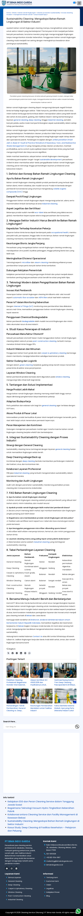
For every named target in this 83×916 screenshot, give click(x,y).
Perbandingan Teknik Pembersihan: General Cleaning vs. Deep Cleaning (16, 708)
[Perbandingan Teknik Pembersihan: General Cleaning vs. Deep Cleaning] (17, 696)
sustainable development (51, 159)
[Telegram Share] (17, 653)
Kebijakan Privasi (52, 892)
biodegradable (28, 321)
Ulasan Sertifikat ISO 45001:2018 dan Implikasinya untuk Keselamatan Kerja (38, 682)
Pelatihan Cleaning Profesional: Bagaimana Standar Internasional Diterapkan (16, 682)
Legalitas (50, 888)
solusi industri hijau (40, 15)
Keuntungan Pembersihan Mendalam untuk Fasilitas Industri (41, 708)
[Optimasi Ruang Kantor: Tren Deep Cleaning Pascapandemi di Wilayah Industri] (65, 670)
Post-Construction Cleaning (19, 896)
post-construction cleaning (44, 341)
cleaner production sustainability (48, 13)
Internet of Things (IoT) (23, 306)
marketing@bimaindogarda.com (59, 861)
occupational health (60, 232)
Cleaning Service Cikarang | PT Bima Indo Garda (41, 912)
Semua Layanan (14, 877)
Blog (48, 896)
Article (14, 13)
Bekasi (29, 615)
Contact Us (37, 636)
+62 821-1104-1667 (53, 857)
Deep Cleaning (14, 885)
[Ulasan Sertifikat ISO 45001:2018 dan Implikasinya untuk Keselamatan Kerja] (41, 670)
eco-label (39, 212)
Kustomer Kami (52, 881)
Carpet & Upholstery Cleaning (20, 888)
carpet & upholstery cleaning (53, 353)
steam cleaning (41, 262)
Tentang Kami (52, 877)
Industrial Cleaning (15, 899)
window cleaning (63, 377)
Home (8, 13)
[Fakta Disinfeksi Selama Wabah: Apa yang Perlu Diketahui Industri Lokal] (65, 696)
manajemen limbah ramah (23, 15)
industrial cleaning (55, 120)
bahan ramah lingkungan (27, 13)
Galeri (48, 885)
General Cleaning (15, 881)
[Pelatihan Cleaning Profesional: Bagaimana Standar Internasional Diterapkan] (17, 670)
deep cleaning (35, 120)
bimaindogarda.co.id (54, 865)
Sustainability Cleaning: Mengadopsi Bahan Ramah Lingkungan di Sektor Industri (35, 20)
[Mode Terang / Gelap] (75, 3)
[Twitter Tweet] (8, 653)
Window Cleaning (15, 892)
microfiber (26, 262)
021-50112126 (51, 854)
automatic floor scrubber (23, 297)
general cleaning (21, 120)
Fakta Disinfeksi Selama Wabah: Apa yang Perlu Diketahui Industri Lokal (64, 708)
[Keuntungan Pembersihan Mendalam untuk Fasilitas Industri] (41, 696)
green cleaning (26, 365)
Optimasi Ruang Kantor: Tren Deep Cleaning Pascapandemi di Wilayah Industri (65, 682)
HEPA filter (43, 297)
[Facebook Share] (12, 653)
